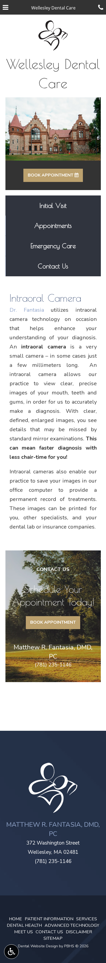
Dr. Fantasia (27, 310)
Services (86, 919)
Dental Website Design (38, 946)
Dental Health (24, 925)
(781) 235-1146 (53, 664)
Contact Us (49, 932)
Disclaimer (79, 932)
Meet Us (23, 932)
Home (15, 919)
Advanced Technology (72, 925)
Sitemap (53, 938)
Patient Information (49, 919)
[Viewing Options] (11, 951)
